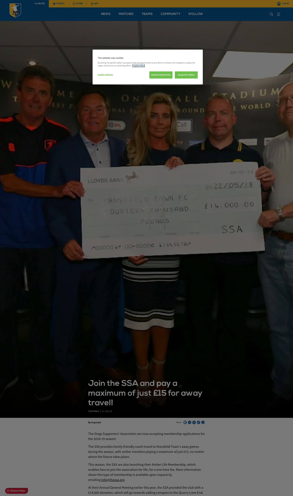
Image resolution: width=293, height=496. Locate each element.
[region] (148, 67)
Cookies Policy (138, 65)
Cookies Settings (105, 74)
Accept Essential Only (161, 75)
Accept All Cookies (186, 75)
